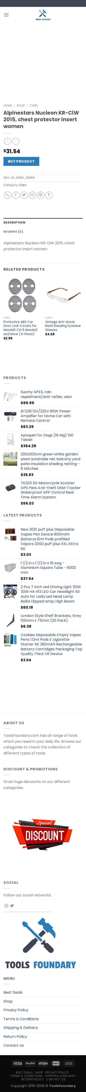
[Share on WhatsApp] (7, 195)
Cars (34, 105)
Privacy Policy (15, 1010)
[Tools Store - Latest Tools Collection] (43, 15)
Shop (21, 105)
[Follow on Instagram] (6, 906)
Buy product (21, 161)
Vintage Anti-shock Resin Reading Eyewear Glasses (63, 326)
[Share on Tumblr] (49, 195)
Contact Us (13, 1045)
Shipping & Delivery (20, 1027)
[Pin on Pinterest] (40, 195)
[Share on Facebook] (16, 195)
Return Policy (15, 1036)
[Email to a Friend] (32, 195)
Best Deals (12, 992)
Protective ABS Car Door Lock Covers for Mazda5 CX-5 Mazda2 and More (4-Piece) (20, 328)
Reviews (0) (13, 232)
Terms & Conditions (21, 1019)
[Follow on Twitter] (12, 906)
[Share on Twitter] (24, 195)
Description (14, 222)
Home (7, 105)
